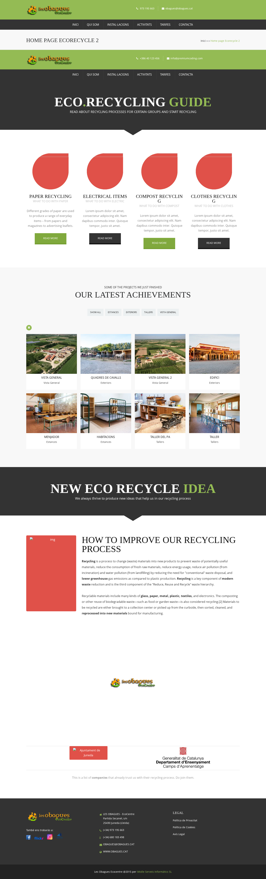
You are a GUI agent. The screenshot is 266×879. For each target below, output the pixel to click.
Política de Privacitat (185, 820)
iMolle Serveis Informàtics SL (154, 871)
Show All (95, 312)
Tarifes (165, 25)
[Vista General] (51, 373)
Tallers (148, 312)
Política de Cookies (184, 827)
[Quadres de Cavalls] (106, 373)
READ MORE (50, 238)
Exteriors (131, 312)
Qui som (93, 25)
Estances (113, 312)
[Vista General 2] (160, 373)
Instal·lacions (118, 25)
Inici (75, 25)
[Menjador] (51, 432)
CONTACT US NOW (133, 700)
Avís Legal (179, 834)
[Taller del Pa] (160, 432)
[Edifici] (214, 373)
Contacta (186, 25)
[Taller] (214, 432)
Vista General (168, 312)
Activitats (144, 25)
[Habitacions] (106, 432)
